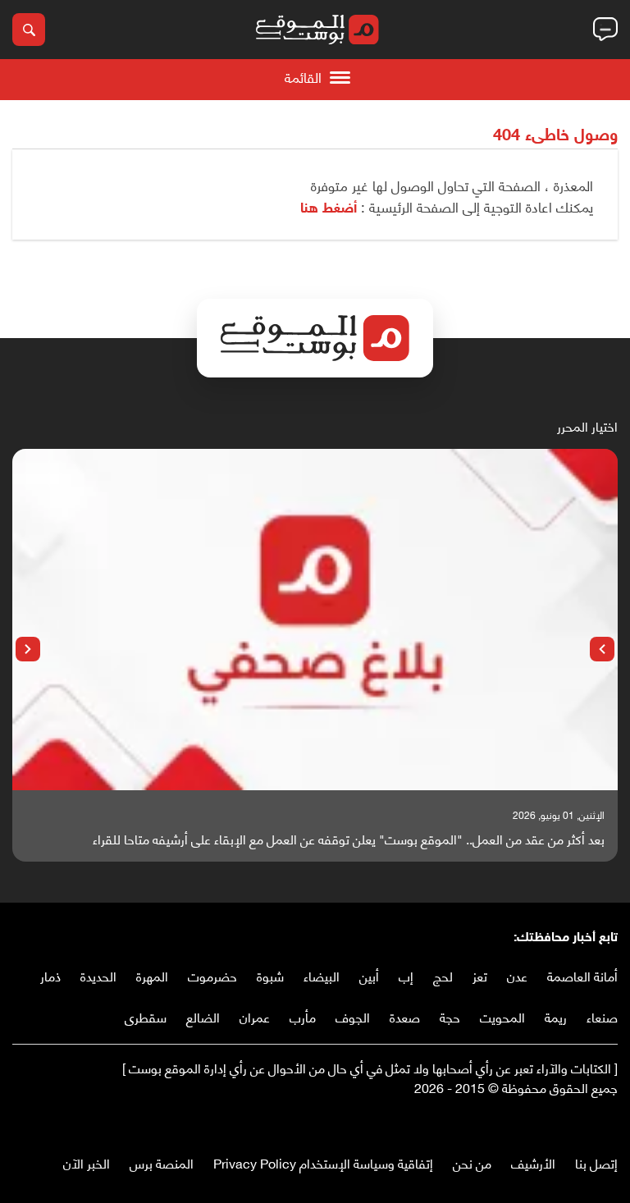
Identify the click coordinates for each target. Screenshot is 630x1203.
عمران (255, 1016)
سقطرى (146, 1016)
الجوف (353, 1016)
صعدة (405, 1016)
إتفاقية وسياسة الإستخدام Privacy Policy (323, 1162)
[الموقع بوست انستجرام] (560, 1121)
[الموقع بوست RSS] (544, 1121)
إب (406, 975)
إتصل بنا (596, 1162)
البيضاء (322, 975)
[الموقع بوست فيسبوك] (609, 1121)
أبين (369, 975)
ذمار (50, 975)
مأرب (303, 1016)
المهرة (152, 975)
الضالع (203, 1016)
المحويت (502, 1016)
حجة (450, 1016)
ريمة (556, 1016)
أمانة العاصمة (582, 975)
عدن (517, 975)
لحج (443, 975)
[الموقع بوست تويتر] (593, 1121)
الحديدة (98, 975)
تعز (479, 975)
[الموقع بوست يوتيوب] (576, 1121)
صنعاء (602, 1016)
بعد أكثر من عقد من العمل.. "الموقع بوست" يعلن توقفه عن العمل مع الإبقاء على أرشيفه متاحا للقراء (349, 839)
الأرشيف (533, 1162)
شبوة (270, 975)
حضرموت (212, 975)
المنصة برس (162, 1162)
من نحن (472, 1162)
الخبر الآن (86, 1162)
